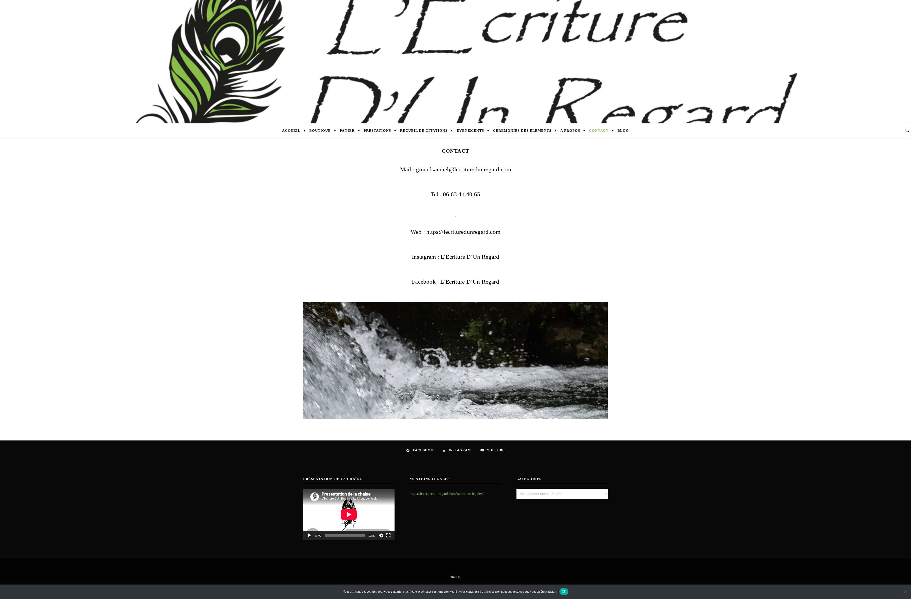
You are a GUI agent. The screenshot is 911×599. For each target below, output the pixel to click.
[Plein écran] (388, 535)
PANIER (347, 130)
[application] (349, 514)
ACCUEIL (291, 130)
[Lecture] (309, 535)
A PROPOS (570, 130)
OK (564, 591)
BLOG (623, 130)
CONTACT (599, 130)
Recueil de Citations (423, 130)
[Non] (905, 591)
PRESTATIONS (377, 130)
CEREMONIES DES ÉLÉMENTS (522, 130)
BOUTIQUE (320, 130)
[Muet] (380, 535)
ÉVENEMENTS (470, 130)
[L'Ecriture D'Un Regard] (455, 61)
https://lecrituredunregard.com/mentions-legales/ (446, 494)
